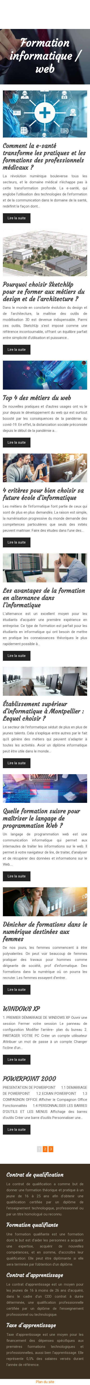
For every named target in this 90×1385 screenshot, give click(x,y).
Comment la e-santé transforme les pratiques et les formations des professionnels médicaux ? (44, 156)
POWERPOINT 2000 (29, 1079)
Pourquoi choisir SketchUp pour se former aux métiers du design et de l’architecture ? (43, 292)
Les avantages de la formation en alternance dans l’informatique (44, 598)
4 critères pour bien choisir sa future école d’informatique (43, 494)
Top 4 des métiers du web (37, 398)
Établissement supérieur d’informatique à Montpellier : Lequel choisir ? (43, 711)
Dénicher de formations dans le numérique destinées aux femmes (45, 932)
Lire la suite (17, 218)
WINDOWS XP (21, 1009)
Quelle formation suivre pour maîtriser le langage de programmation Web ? (41, 818)
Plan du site (45, 1382)
